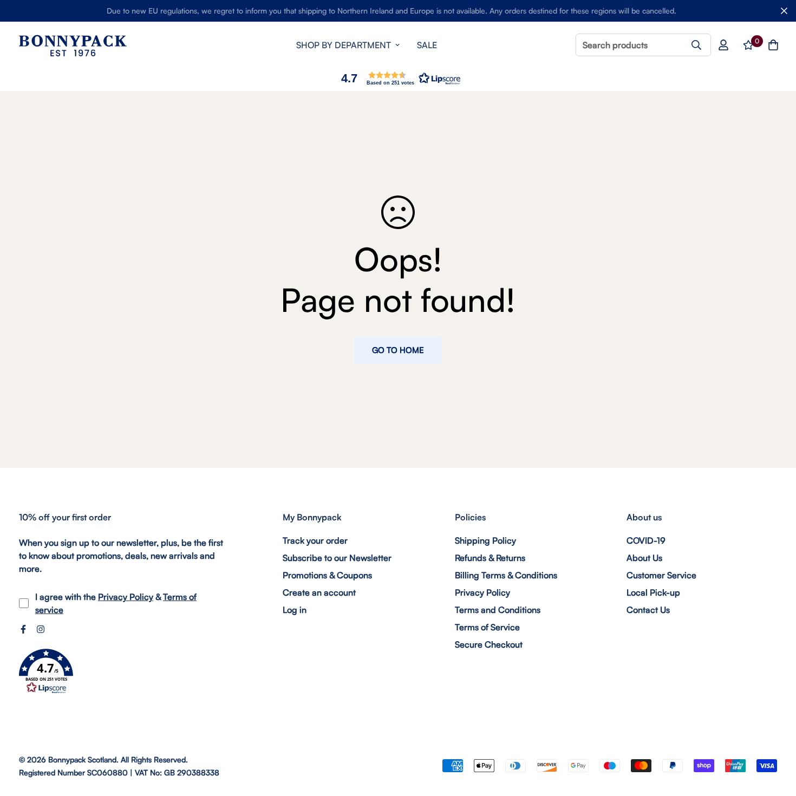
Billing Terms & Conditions (506, 575)
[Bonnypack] (73, 45)
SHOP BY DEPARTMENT (343, 45)
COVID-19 (646, 540)
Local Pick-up (653, 592)
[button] (398, 78)
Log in (294, 609)
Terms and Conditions (497, 609)
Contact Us (648, 609)
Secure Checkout (489, 644)
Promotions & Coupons (327, 575)
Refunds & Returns (490, 557)
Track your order (315, 540)
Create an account (319, 592)
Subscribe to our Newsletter (337, 557)
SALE (427, 45)
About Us (644, 557)
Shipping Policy (485, 540)
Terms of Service (487, 627)
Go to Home (398, 350)
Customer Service (661, 575)
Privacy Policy (125, 596)
